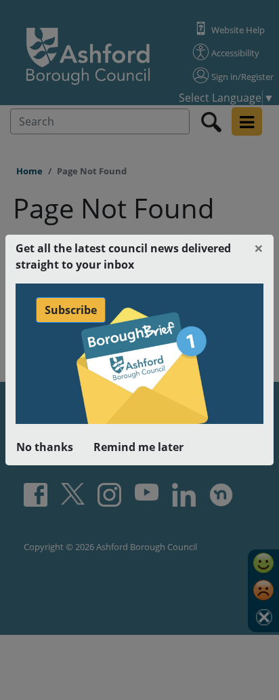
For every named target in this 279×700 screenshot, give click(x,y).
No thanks (44, 447)
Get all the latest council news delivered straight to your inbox (123, 256)
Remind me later (138, 447)
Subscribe (71, 310)
